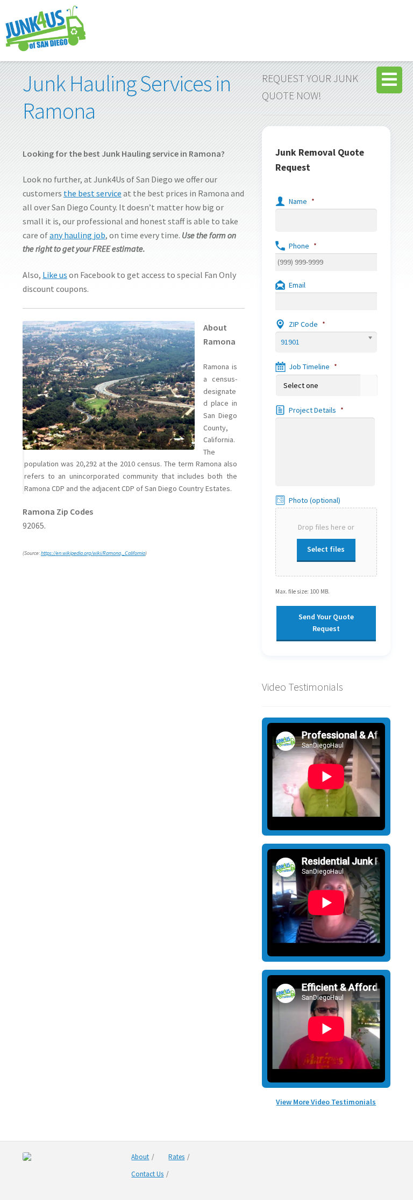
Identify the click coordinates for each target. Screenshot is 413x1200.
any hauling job (77, 235)
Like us (54, 274)
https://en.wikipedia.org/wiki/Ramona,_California (93, 553)
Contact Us (147, 1174)
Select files (326, 549)
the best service (92, 193)
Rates (176, 1156)
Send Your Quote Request (326, 623)
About (140, 1156)
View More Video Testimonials (326, 1102)
